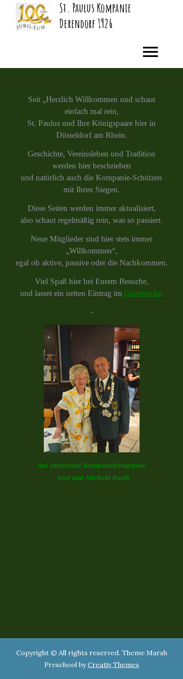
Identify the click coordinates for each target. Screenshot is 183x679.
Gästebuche (142, 293)
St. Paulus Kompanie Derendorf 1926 (95, 15)
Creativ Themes (113, 664)
